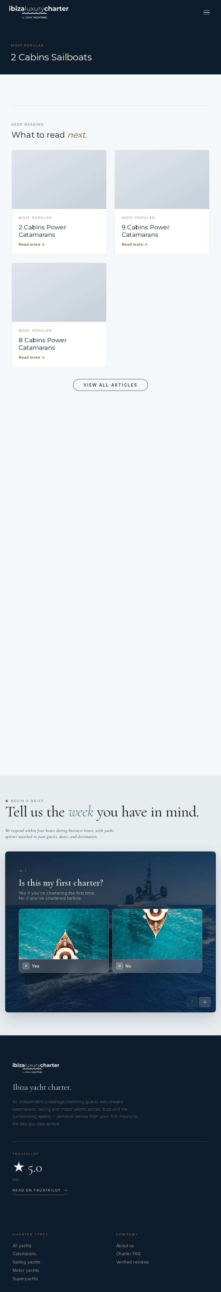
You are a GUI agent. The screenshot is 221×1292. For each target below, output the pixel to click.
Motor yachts (26, 1270)
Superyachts (25, 1278)
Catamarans (24, 1253)
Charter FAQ (128, 1253)
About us (125, 1245)
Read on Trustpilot (40, 1190)
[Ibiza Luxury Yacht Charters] (38, 12)
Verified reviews (132, 1262)
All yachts (22, 1245)
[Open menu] (206, 12)
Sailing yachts (27, 1262)
